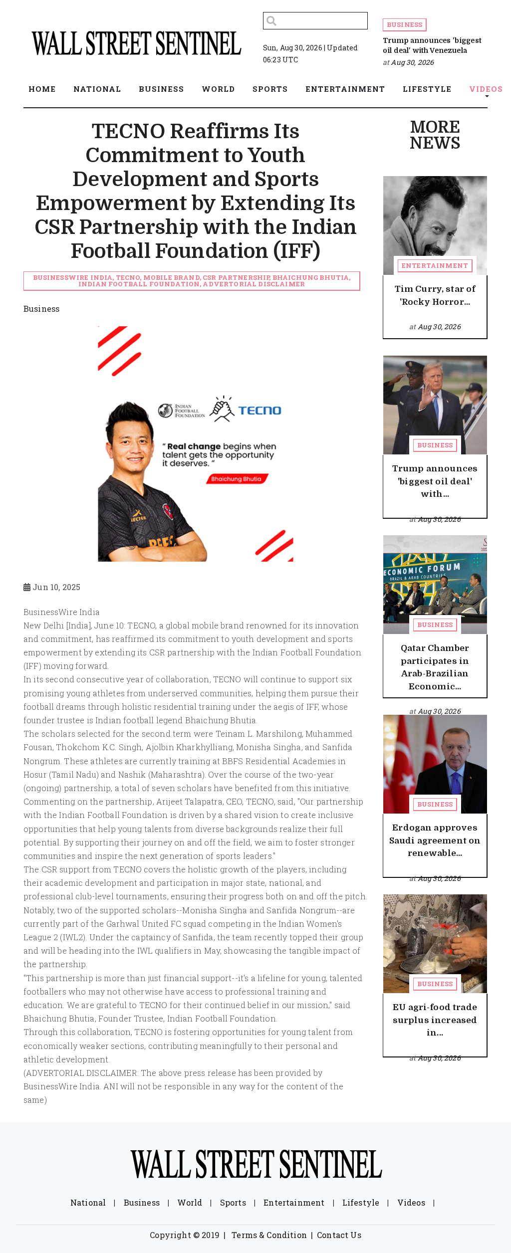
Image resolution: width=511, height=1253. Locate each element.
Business (404, 24)
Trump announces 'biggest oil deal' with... (435, 481)
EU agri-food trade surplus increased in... (435, 1020)
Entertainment (435, 265)
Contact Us (339, 1235)
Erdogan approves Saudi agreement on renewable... (435, 840)
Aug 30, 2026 (412, 62)
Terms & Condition (269, 1235)
